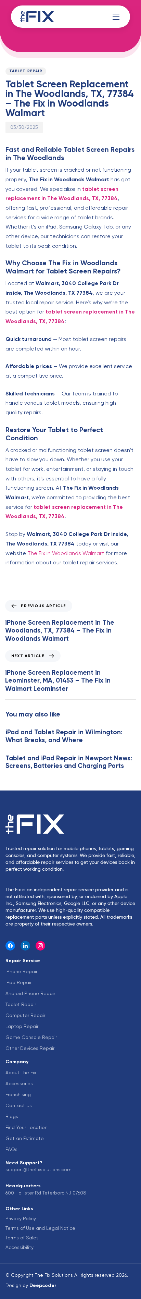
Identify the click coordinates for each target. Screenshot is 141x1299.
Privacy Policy (20, 1218)
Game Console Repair (31, 1037)
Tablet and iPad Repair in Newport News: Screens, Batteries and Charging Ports (68, 762)
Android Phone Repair (30, 993)
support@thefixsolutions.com (38, 1169)
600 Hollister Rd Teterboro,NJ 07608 (45, 1193)
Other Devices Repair (29, 1048)
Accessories (19, 1083)
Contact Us (18, 1105)
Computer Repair (25, 1015)
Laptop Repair (21, 1026)
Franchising (18, 1094)
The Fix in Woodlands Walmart (65, 553)
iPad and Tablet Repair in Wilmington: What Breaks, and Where (64, 736)
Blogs (11, 1116)
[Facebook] (10, 946)
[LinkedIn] (25, 946)
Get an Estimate (24, 1138)
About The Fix (20, 1072)
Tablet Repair (25, 71)
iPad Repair (18, 982)
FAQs (11, 1149)
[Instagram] (40, 946)
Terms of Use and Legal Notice (40, 1228)
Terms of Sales (22, 1237)
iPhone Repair (21, 971)
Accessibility (19, 1247)
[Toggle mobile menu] (116, 17)
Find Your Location (26, 1127)
